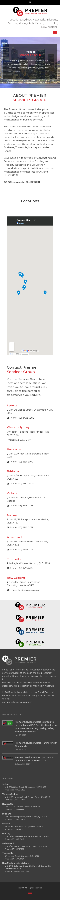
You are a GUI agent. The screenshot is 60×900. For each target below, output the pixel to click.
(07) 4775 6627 (25, 568)
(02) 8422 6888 (26, 417)
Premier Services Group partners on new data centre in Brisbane (35, 759)
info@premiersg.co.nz (28, 590)
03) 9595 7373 (25, 505)
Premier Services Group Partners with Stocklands (36, 744)
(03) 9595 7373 (17, 829)
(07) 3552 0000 (26, 483)
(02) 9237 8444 (23, 439)
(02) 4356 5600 (25, 461)
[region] (30, 61)
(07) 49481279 (25, 549)
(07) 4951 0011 (25, 527)
